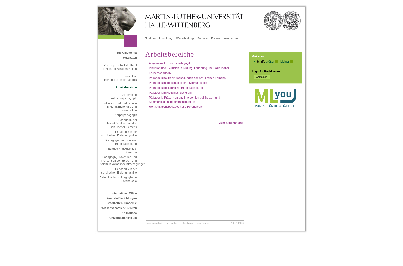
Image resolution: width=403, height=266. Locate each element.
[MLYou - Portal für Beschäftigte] (275, 111)
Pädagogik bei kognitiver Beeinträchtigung (121, 142)
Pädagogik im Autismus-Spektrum (121, 150)
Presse (215, 38)
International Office (124, 193)
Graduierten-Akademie (122, 203)
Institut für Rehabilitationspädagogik (120, 78)
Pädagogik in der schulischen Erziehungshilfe (119, 133)
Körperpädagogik (126, 115)
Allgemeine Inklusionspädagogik (124, 96)
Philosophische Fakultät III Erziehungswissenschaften (120, 67)
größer (270, 61)
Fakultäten (130, 57)
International (231, 38)
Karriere (202, 38)
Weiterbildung (185, 38)
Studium (150, 38)
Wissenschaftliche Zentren (119, 208)
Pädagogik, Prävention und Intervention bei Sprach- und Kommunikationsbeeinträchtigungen (118, 161)
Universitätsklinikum (123, 218)
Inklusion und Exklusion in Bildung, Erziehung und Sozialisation (120, 107)
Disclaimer (188, 223)
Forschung (166, 38)
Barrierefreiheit (154, 223)
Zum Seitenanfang (231, 122)
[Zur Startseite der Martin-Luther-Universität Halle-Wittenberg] (121, 21)
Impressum (203, 223)
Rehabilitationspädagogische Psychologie (118, 179)
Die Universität (127, 52)
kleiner (284, 61)
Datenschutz (172, 223)
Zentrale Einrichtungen (122, 198)
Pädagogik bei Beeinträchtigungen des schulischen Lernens (122, 123)
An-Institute (129, 213)
